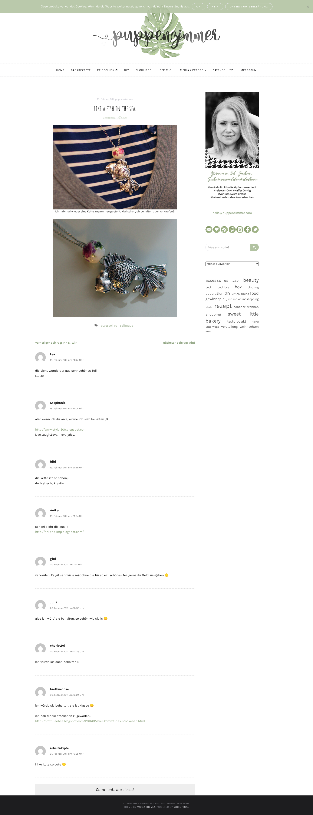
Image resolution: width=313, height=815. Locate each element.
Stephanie (58, 403)
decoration (214, 293)
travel (256, 321)
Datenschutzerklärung (249, 6)
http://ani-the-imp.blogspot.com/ (59, 532)
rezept (223, 305)
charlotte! (57, 645)
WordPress (181, 806)
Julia (53, 602)
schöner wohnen (246, 307)
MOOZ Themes (146, 806)
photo (208, 307)
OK (198, 6)
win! (179, 342)
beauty (251, 280)
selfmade (122, 117)
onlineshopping (248, 299)
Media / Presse (192, 70)
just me (232, 299)
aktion (236, 281)
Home (60, 70)
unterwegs (212, 326)
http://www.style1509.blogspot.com (60, 429)
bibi (53, 462)
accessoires (109, 117)
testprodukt (236, 321)
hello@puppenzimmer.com (232, 213)
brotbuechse (59, 689)
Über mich (166, 70)
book (208, 287)
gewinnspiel (215, 299)
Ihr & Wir (56, 342)
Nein (215, 6)
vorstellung (229, 327)
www (208, 331)
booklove (223, 287)
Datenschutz (222, 70)
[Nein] (308, 6)
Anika (54, 510)
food (254, 293)
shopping (213, 314)
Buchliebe (143, 70)
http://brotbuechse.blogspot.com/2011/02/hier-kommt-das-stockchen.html (90, 721)
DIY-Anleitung (240, 293)
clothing (253, 287)
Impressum (248, 70)
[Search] (254, 247)
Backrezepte (81, 70)
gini (53, 559)
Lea (52, 354)
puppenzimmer (124, 99)
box (238, 286)
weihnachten (249, 327)
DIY (126, 70)
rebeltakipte (59, 748)
